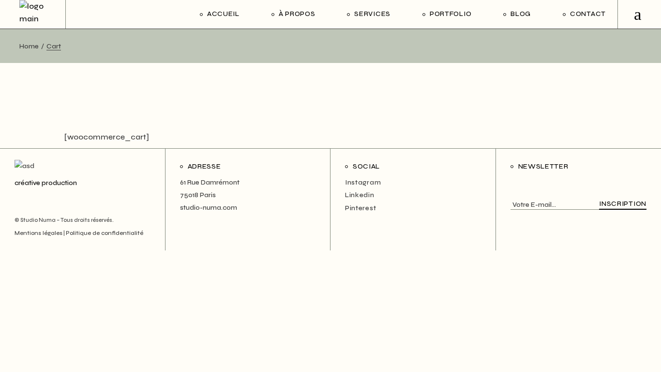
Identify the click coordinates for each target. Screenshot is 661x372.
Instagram (363, 182)
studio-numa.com (208, 207)
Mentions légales (38, 233)
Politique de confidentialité (104, 233)
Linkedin (360, 195)
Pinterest (360, 208)
